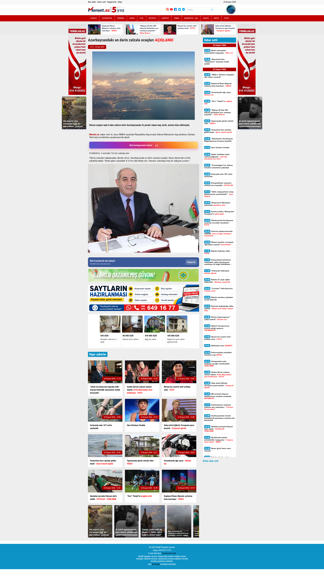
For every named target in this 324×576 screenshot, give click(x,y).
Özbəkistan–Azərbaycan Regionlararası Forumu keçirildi (218, 140)
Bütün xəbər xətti (210, 461)
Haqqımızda (111, 2)
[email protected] (169, 553)
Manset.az (94, 134)
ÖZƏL (142, 18)
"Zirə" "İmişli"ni (218, 102)
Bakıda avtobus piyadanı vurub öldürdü (218, 298)
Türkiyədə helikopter (216, 272)
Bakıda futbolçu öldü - (217, 252)
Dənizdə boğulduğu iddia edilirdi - (218, 308)
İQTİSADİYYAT (107, 18)
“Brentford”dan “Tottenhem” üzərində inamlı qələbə (216, 61)
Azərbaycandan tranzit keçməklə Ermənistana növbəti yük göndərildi (219, 418)
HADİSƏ (206, 18)
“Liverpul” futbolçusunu (218, 289)
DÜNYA (132, 18)
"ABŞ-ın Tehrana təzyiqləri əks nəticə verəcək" (219, 76)
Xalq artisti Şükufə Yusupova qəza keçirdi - (218, 385)
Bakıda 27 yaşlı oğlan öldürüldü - (217, 280)
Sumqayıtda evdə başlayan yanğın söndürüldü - (217, 363)
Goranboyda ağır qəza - (218, 93)
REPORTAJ (152, 18)
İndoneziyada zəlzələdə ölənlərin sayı (218, 353)
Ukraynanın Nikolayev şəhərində (217, 204)
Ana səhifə (92, 2)
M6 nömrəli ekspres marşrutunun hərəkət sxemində (217, 396)
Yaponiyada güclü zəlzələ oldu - (219, 122)
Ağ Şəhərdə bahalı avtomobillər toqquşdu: (218, 439)
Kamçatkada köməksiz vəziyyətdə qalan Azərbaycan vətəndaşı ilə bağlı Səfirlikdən (217, 262)
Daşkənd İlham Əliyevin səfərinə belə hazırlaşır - (218, 84)
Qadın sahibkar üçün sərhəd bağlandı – (217, 156)
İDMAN (176, 18)
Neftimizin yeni (218, 345)
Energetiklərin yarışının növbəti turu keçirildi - (218, 184)
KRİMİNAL (120, 18)
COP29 (226, 18)
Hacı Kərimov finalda (217, 147)
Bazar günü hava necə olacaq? (217, 449)
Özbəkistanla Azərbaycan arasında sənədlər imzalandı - (218, 222)
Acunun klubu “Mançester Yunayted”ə (219, 212)
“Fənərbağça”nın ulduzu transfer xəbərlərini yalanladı (218, 166)
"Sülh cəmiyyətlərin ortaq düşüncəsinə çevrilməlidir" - (219, 194)
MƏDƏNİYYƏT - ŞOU (191, 18)
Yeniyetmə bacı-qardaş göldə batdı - (218, 131)
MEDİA (216, 18)
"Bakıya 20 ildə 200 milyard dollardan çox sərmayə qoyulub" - (217, 112)
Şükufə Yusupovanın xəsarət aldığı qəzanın (216, 328)
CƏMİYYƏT (165, 18)
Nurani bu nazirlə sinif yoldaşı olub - (217, 338)
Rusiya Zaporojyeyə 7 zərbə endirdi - (217, 318)
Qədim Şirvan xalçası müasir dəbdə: (217, 374)
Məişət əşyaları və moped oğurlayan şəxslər (219, 243)
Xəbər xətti (101, 2)
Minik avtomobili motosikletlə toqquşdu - (218, 51)
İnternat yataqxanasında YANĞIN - (218, 233)
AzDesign (156, 564)
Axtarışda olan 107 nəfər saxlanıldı (218, 175)
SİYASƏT (93, 18)
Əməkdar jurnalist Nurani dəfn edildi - (218, 428)
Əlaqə (120, 2)
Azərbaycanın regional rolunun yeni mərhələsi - (218, 407)
